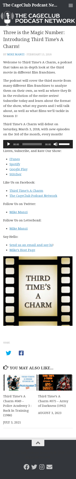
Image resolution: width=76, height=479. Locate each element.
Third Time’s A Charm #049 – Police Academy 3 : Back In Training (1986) (17, 405)
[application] (38, 144)
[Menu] (70, 5)
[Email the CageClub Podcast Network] (49, 467)
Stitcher (16, 174)
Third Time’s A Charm (26, 191)
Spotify (15, 164)
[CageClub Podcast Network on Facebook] (27, 467)
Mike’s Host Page (22, 250)
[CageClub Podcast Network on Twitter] (34, 467)
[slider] (65, 144)
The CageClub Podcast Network (30, 5)
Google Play (18, 169)
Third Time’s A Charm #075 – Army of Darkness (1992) (53, 401)
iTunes (15, 159)
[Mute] (55, 144)
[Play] (9, 144)
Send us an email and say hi (31, 245)
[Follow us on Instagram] (42, 467)
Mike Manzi (15, 54)
